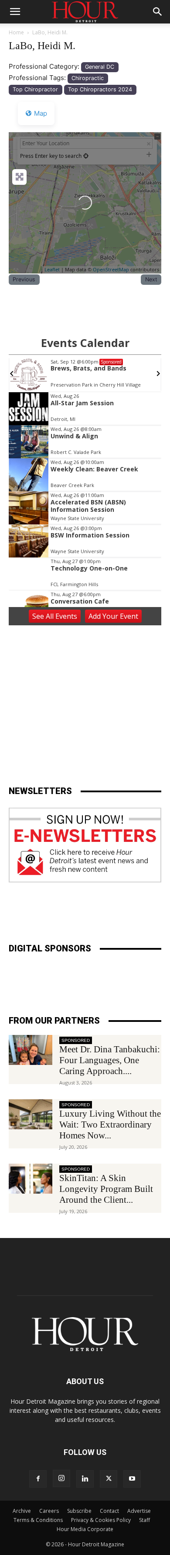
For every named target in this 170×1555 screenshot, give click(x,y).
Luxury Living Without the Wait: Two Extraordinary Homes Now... (110, 1124)
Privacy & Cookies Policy (101, 1520)
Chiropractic (87, 78)
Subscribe (79, 1511)
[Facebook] (38, 1479)
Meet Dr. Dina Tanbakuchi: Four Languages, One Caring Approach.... (109, 1060)
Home (16, 32)
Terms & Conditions (38, 1520)
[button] (15, 11)
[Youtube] (132, 1479)
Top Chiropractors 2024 (100, 89)
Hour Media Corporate (85, 1529)
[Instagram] (61, 1478)
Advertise (139, 1511)
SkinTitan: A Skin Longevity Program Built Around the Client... (106, 1189)
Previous (24, 279)
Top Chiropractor (35, 89)
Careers (49, 1511)
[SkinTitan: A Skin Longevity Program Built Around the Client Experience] (30, 1179)
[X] (108, 1479)
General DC (99, 66)
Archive (22, 1511)
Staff (144, 1520)
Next (151, 279)
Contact (109, 1511)
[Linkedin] (85, 1479)
